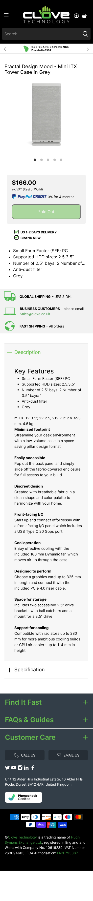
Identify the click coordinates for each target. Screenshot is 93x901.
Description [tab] (27, 352)
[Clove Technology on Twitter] (7, 769)
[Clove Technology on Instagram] (20, 769)
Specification (29, 669)
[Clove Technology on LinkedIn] (26, 769)
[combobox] (41, 34)
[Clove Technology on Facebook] (32, 769)
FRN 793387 (67, 853)
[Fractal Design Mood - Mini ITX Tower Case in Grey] (46, 114)
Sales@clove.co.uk (35, 314)
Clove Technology (22, 837)
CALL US (28, 755)
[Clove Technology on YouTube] (13, 769)
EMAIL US (71, 755)
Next (87, 48)
